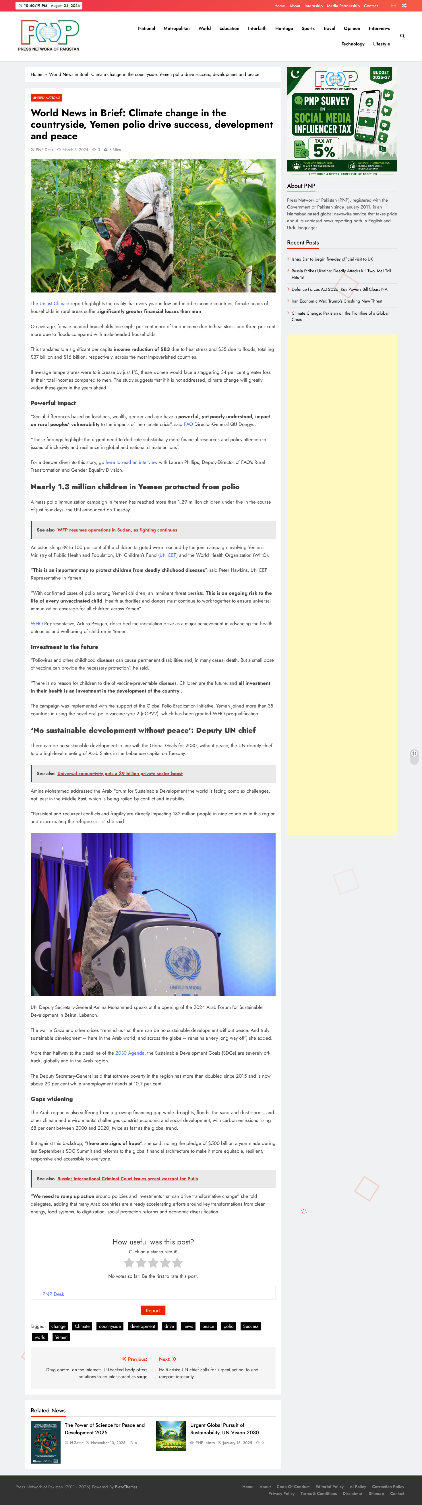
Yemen (61, 1337)
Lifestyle (381, 44)
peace (208, 1326)
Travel (329, 28)
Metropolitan (177, 28)
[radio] (129, 1263)
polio (229, 1326)
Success (250, 1326)
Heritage (284, 28)
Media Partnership (343, 6)
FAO (188, 424)
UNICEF (168, 555)
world (40, 1337)
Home (279, 6)
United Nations (46, 97)
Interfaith (257, 28)
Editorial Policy (329, 1486)
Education (229, 28)
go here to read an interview (128, 462)
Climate (82, 1326)
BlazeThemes (126, 1487)
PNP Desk (44, 149)
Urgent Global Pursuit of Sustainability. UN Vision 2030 (224, 1428)
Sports (308, 28)
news (188, 1326)
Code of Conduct (293, 1486)
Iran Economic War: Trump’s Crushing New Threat (337, 301)
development (142, 1326)
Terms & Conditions (319, 1493)
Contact (371, 6)
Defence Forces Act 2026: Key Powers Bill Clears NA (340, 289)
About (294, 6)
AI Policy (358, 1486)
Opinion (352, 28)
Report (153, 1310)
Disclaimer (353, 1493)
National (146, 28)
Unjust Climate (54, 303)
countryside (110, 1326)
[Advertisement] (342, 584)
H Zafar (76, 1442)
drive (169, 1326)
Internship (314, 6)
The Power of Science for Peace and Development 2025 (105, 1428)
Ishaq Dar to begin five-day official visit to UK (332, 259)
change (58, 1326)
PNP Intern (205, 1442)
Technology (353, 44)
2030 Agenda (129, 1052)
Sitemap (376, 1493)
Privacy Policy (281, 1493)
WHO (37, 623)
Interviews (379, 28)
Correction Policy (388, 1486)
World (204, 28)
